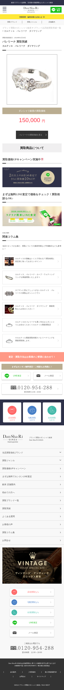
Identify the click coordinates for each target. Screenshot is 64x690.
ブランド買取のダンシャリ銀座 (17, 27)
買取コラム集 (8, 532)
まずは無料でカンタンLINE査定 (17, 476)
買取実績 (6, 508)
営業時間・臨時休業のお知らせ (30, 17)
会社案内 (13, 672)
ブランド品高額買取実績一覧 (47, 27)
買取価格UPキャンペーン (14, 468)
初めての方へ (8, 492)
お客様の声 (7, 524)
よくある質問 (8, 516)
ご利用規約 (32, 672)
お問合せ (6, 540)
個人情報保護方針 (51, 672)
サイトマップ (41, 676)
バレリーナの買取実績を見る (30, 135)
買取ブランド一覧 (10, 500)
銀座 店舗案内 (8, 484)
